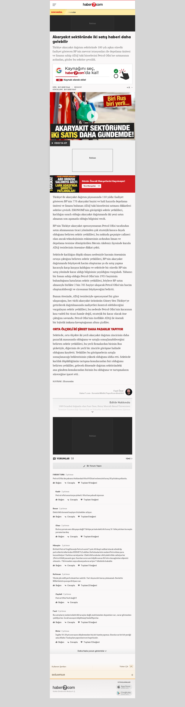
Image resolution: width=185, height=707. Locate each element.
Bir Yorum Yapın (94, 466)
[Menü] (55, 4)
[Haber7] (93, 4)
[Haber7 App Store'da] (124, 687)
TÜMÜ (128, 459)
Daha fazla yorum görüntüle (91, 651)
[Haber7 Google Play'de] (124, 693)
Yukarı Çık (124, 667)
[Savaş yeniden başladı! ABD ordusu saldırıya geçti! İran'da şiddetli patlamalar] (109, 12)
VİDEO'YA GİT (60, 143)
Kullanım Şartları (59, 667)
